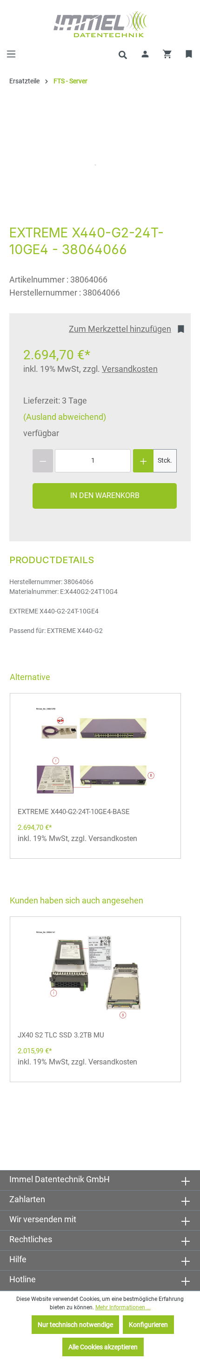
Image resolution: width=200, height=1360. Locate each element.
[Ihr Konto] (145, 54)
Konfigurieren (148, 1324)
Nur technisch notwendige (75, 1324)
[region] (95, 164)
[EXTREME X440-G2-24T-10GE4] (95, 164)
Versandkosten (130, 369)
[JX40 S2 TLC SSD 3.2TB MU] (95, 975)
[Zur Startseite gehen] (100, 24)
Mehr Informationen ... (123, 1307)
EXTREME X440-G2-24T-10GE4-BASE (74, 812)
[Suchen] (123, 54)
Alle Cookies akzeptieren (103, 1347)
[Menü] (11, 54)
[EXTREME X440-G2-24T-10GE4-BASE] (95, 751)
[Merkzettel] (189, 54)
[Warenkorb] (167, 54)
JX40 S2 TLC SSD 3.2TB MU (61, 1035)
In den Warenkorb (105, 495)
